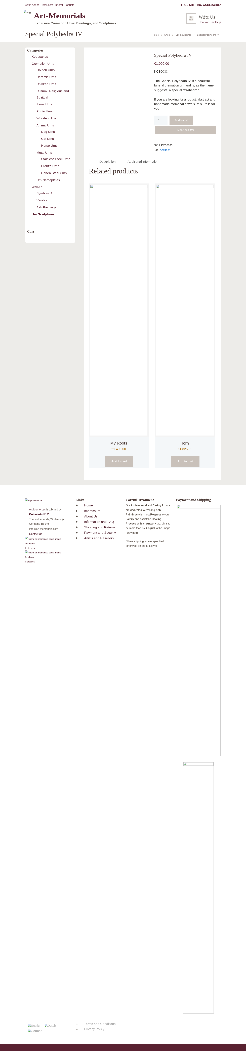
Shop (167, 34)
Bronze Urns (50, 166)
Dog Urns (48, 131)
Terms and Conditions (100, 1024)
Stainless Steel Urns (55, 159)
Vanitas (41, 200)
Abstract (165, 150)
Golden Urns (45, 70)
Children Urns (46, 84)
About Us (91, 516)
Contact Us (35, 534)
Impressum (92, 511)
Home (155, 34)
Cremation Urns (43, 63)
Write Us (207, 17)
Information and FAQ (99, 521)
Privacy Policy (94, 1029)
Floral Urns (44, 104)
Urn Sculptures (183, 34)
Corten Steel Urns (54, 173)
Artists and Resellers (99, 538)
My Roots (118, 443)
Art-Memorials (37, 509)
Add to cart (181, 120)
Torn (185, 443)
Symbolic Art (45, 193)
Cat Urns (47, 138)
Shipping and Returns (99, 527)
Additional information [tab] (143, 161)
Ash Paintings (46, 207)
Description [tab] (107, 161)
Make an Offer (185, 130)
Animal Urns (45, 125)
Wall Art (37, 187)
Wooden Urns (46, 118)
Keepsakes (40, 56)
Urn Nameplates (48, 180)
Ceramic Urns (46, 77)
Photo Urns (44, 111)
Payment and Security (100, 532)
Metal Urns (44, 152)
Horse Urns (49, 145)
